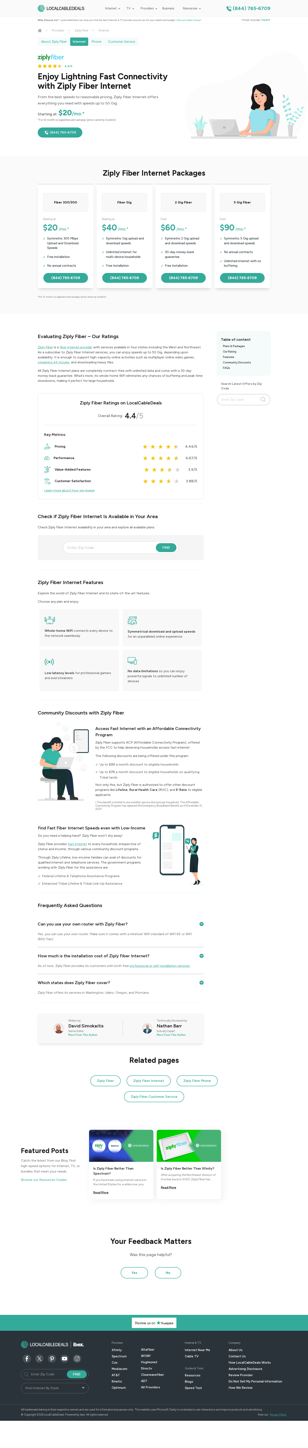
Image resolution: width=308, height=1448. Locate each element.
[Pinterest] (52, 1358)
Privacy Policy (278, 1414)
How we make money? (188, 20)
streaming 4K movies (53, 362)
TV (128, 8)
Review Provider (241, 1375)
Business (168, 8)
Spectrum (119, 1356)
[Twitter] (39, 1358)
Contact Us (237, 1356)
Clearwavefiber (152, 1375)
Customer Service (121, 42)
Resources (190, 8)
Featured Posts (44, 1151)
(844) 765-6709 (251, 8)
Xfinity (117, 1350)
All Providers (150, 1387)
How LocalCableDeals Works (250, 1362)
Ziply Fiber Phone (197, 1081)
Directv (146, 1368)
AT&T (116, 1375)
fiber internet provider (76, 347)
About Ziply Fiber (54, 42)
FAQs (226, 367)
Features (228, 357)
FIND (166, 548)
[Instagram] (77, 1358)
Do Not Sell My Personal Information (255, 1381)
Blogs (189, 1382)
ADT (144, 1381)
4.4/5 (68, 66)
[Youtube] (64, 1358)
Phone (96, 42)
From (164, 219)
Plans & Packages (234, 346)
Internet (111, 8)
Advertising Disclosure (245, 1369)
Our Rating (229, 351)
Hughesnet (149, 1362)
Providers (147, 8)
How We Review (240, 1388)
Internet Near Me (197, 1350)
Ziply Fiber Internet (148, 1081)
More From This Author (82, 1034)
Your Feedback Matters (151, 1241)
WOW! (146, 1356)
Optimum (119, 1388)
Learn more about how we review (69, 490)
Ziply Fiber (81, 30)
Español (265, 20)
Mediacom (119, 1369)
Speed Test (193, 1388)
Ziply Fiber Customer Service (154, 1097)
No (168, 1273)
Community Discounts (237, 362)
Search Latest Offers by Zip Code (241, 386)
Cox (115, 1362)
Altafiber (147, 1349)
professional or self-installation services (160, 966)
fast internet (77, 844)
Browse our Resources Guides (44, 1180)
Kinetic (117, 1381)
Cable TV (192, 1356)
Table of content (236, 339)
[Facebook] (27, 1358)
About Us (235, 1350)
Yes (134, 1273)
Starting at (49, 219)
